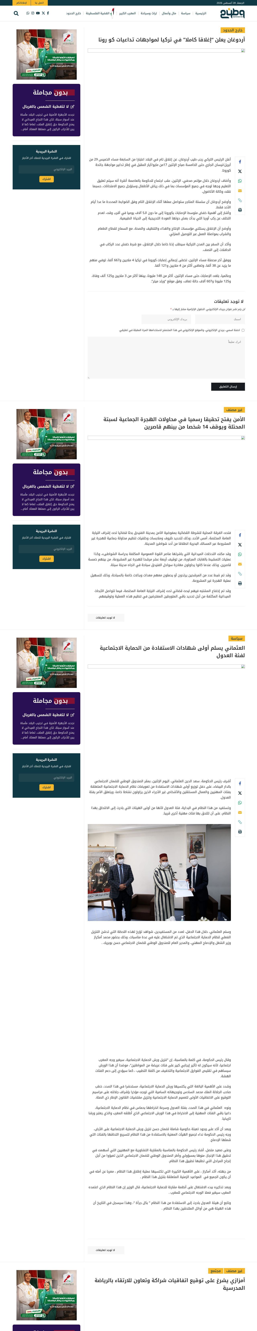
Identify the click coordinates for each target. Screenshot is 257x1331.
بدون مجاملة (50, 92)
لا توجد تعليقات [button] (105, 617)
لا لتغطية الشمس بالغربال (45, 106)
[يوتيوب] (38, 13)
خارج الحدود (233, 30)
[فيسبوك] (48, 13)
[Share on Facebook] (240, 162)
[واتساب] (27, 13)
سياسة (237, 638)
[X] (43, 13)
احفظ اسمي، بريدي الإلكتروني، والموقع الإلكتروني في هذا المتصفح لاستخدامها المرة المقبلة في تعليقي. (179, 330)
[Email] (240, 190)
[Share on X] (240, 171)
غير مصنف (234, 410)
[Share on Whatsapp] (240, 181)
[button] (16, 13)
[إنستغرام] (32, 13)
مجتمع (216, 1271)
